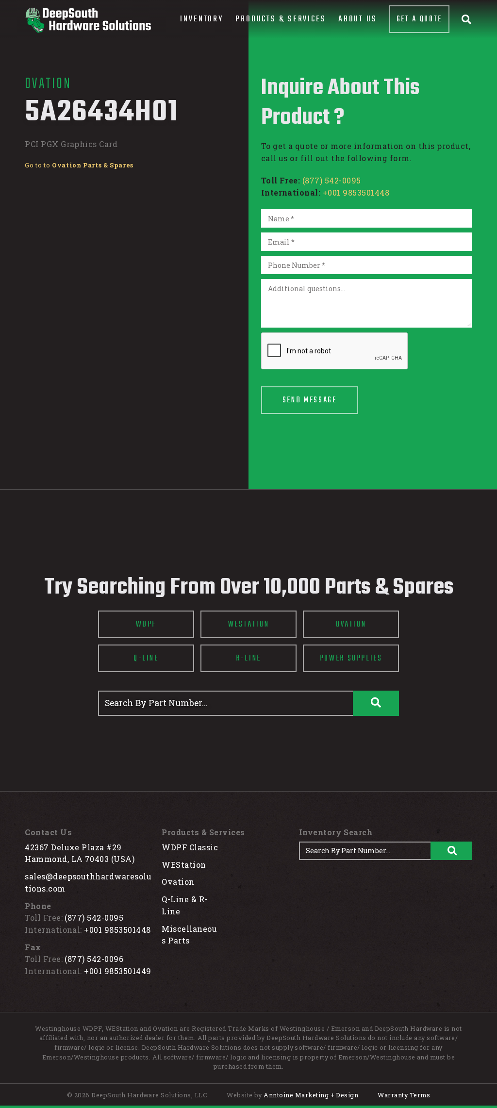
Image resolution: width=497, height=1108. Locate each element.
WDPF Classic (190, 847)
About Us (357, 19)
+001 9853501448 (356, 192)
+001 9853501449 (117, 971)
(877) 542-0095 (331, 180)
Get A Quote (419, 19)
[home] (88, 20)
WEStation (184, 865)
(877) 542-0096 (94, 959)
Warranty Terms (404, 1095)
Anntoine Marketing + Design (311, 1095)
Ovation (178, 881)
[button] (201, 19)
